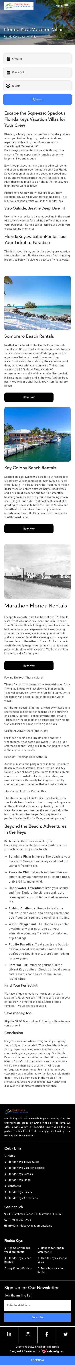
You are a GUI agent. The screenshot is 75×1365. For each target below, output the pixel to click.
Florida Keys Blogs (19, 1180)
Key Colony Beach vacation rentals (17, 1250)
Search (39, 99)
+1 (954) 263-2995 (19, 1220)
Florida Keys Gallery (20, 1192)
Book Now (29, 397)
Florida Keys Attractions (23, 1198)
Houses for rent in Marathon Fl (51, 1250)
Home (11, 1156)
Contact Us (15, 1186)
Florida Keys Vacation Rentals (26, 1168)
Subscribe (37, 1317)
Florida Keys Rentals (20, 1174)
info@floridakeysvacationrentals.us (29, 1226)
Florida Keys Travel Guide (23, 1162)
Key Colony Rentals (20, 1268)
